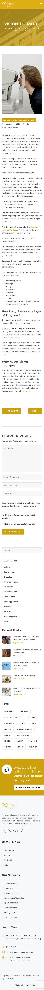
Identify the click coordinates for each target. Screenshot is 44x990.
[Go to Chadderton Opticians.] (6, 28)
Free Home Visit (10, 917)
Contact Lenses (10, 907)
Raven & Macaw (35, 985)
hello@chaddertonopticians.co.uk (19, 952)
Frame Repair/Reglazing (14, 898)
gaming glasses (24, 729)
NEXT (33, 411)
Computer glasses (12, 717)
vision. (27, 391)
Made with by (21, 985)
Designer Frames (11, 893)
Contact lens (9, 572)
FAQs (6, 865)
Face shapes (9, 596)
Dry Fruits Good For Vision (24, 675)
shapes (7, 747)
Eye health (24, 120)
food (34, 723)
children (7, 567)
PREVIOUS (13, 411)
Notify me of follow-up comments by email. (19, 516)
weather (33, 747)
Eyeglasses (9, 723)
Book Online (9, 850)
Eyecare (8, 127)
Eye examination (10, 120)
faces (23, 723)
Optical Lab (8, 888)
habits (7, 735)
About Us (7, 855)
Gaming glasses (11, 601)
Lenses (7, 741)
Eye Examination (11, 883)
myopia (20, 741)
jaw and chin (23, 735)
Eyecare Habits (10, 592)
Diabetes (8, 577)
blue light (8, 711)
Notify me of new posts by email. (19, 524)
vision (32, 120)
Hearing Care (9, 912)
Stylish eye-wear (11, 616)
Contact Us (8, 860)
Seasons (7, 611)
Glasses (7, 606)
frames (7, 729)
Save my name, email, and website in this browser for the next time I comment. (21, 504)
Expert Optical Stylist (12, 903)
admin (28, 124)
